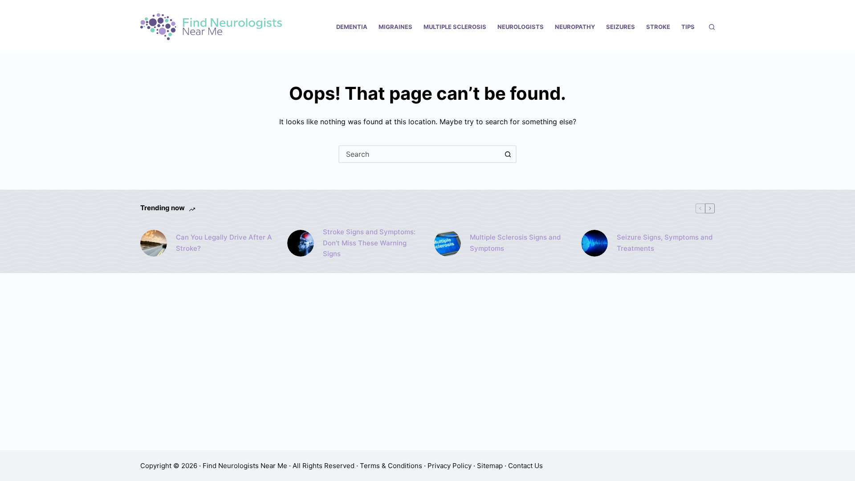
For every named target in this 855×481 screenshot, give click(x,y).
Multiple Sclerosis (454, 26)
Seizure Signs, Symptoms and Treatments (664, 243)
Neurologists (520, 26)
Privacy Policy (450, 465)
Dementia (351, 26)
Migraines (395, 26)
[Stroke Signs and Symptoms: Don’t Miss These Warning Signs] (300, 243)
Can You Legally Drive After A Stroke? (224, 243)
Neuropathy (575, 26)
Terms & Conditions (391, 465)
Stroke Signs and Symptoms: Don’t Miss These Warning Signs (369, 243)
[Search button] (508, 154)
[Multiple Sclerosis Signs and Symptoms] (447, 243)
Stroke (658, 26)
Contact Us (525, 465)
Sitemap (490, 465)
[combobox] (419, 154)
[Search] (712, 27)
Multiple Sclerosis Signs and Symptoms (515, 243)
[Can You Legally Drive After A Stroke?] (153, 243)
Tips (688, 26)
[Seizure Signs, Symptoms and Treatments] (594, 243)
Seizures (620, 26)
